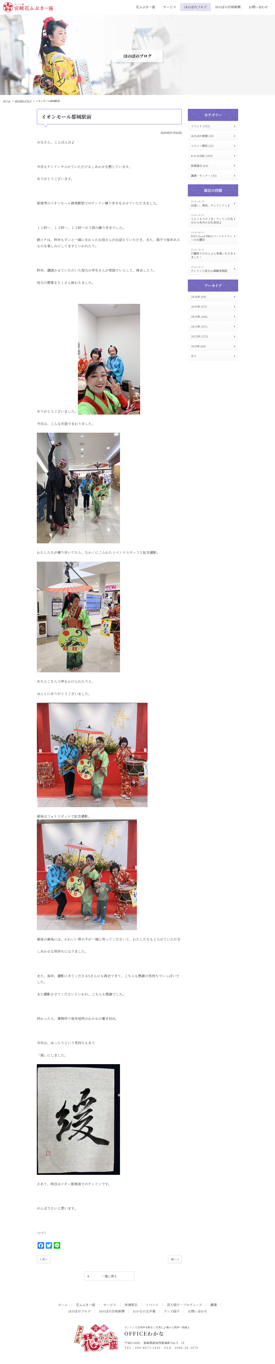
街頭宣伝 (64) (199, 166)
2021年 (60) (198, 346)
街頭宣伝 (131, 1305)
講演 (213, 1305)
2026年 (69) (198, 297)
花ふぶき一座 (145, 7)
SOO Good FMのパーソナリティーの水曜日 (211, 236)
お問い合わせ (258, 7)
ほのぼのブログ (195, 7)
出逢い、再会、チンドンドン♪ (210, 203)
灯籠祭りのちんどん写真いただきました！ (212, 253)
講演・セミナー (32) (204, 175)
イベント (152, 1305)
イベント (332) (200, 126)
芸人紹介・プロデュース (184, 1305)
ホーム (6, 101)
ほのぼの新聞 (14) (202, 136)
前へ (174, 1259)
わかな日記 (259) (202, 156)
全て (193, 356)
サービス (169, 7)
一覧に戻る (109, 1276)
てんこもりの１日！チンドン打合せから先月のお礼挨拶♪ (212, 219)
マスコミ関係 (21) (202, 146)
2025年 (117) (199, 306)
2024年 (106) (199, 317)
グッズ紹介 (172, 1311)
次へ (45, 1259)
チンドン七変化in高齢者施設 (209, 269)
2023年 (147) (199, 326)
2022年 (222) (199, 336)
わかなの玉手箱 (144, 1311)
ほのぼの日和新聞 (228, 7)
